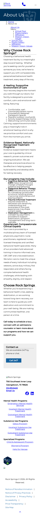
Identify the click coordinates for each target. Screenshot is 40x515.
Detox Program (20, 424)
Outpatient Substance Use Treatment (20, 434)
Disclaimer (10, 496)
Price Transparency (14, 504)
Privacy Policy (25, 496)
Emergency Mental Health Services (20, 404)
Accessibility (11, 500)
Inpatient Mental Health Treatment (20, 410)
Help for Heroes (20, 449)
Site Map (9, 507)
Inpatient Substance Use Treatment (20, 428)
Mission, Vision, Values (22, 38)
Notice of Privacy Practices (17, 493)
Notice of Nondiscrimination (18, 489)
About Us (15, 27)
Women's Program (20, 446)
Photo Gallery (21, 33)
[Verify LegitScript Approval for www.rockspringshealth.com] (20, 460)
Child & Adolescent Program (20, 442)
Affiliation (19, 35)
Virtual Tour (20, 31)
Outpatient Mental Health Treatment (20, 415)
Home (11, 22)
